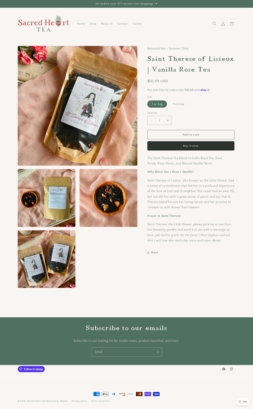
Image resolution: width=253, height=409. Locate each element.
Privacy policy (79, 401)
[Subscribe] (157, 352)
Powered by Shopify (57, 401)
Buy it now (191, 145)
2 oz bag (157, 104)
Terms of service (100, 401)
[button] (214, 23)
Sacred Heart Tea (36, 401)
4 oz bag (180, 104)
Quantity (152, 112)
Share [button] (154, 252)
